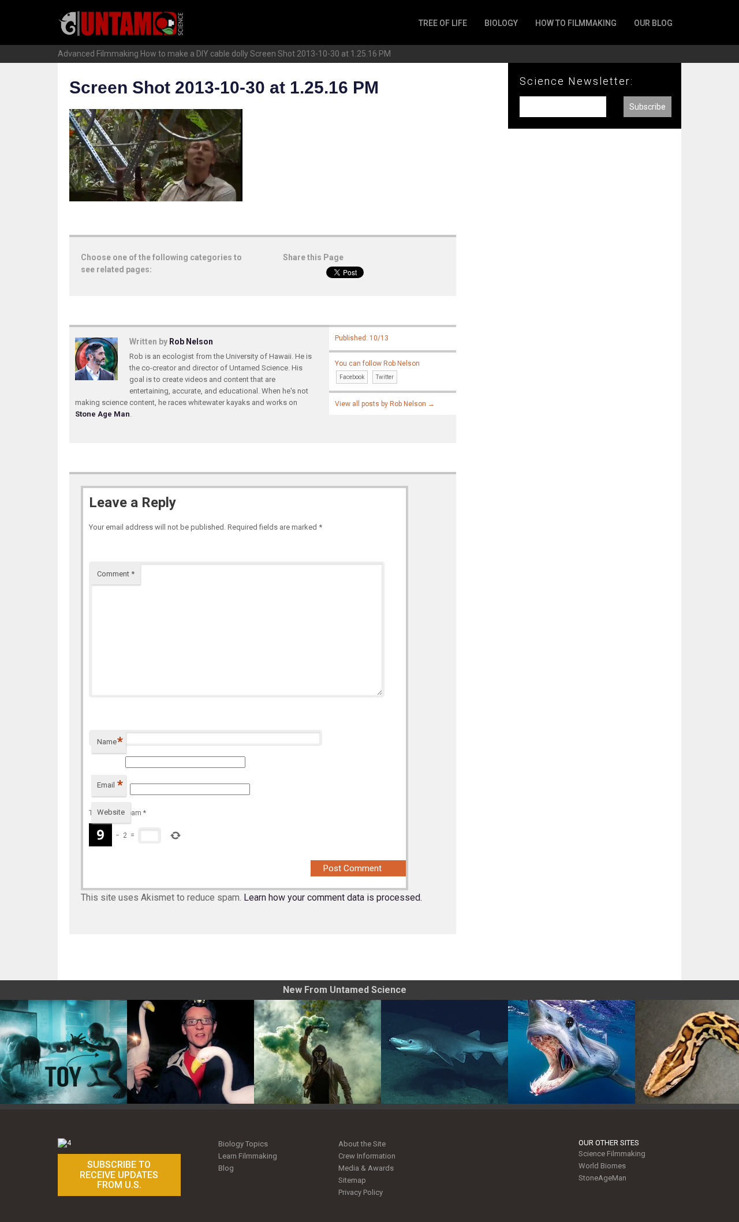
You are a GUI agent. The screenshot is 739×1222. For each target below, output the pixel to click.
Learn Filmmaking (247, 1156)
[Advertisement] (594, 328)
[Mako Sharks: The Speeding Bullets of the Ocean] (571, 1052)
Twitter (385, 377)
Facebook (351, 377)
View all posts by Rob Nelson (385, 404)
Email (110, 785)
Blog (226, 1168)
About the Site (362, 1143)
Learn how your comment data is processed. (333, 897)
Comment (116, 573)
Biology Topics (243, 1143)
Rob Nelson (191, 341)
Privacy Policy (360, 1192)
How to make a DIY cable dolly (194, 53)
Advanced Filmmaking (98, 53)
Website (111, 812)
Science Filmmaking (611, 1153)
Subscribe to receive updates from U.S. (119, 1174)
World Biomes (602, 1165)
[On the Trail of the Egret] (190, 1052)
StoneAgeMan (602, 1178)
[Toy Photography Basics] (63, 1052)
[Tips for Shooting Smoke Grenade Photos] (317, 1052)
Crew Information (366, 1156)
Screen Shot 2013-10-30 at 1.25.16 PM (320, 53)
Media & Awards (366, 1168)
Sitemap (352, 1180)
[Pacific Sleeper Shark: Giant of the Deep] (444, 1052)
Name (110, 741)
